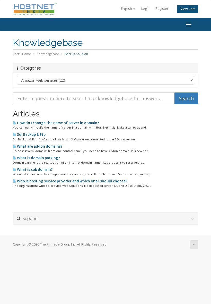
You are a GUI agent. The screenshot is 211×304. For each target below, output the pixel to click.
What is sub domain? (34, 169)
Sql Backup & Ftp (31, 134)
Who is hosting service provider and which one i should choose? (71, 181)
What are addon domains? (39, 146)
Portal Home (22, 54)
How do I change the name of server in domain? (57, 123)
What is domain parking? (38, 158)
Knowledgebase (48, 54)
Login (145, 8)
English (127, 8)
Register (161, 8)
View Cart (187, 9)
